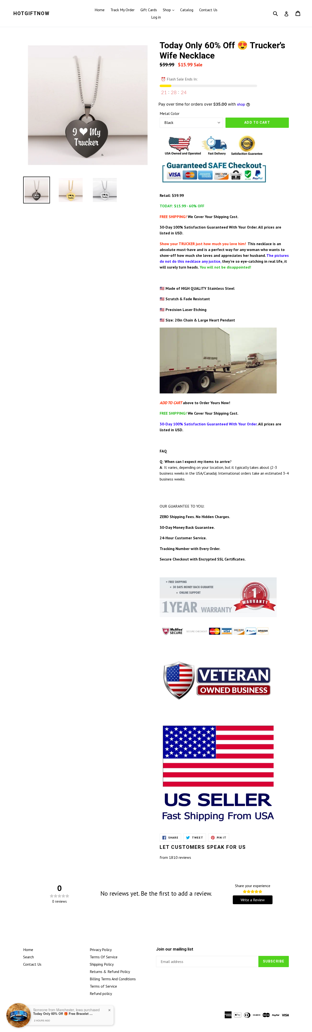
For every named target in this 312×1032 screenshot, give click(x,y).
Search (28, 956)
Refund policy (101, 993)
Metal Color (169, 113)
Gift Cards (148, 9)
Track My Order (122, 9)
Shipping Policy (102, 964)
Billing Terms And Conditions (113, 978)
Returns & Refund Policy (110, 971)
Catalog (186, 9)
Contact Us (208, 9)
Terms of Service (103, 986)
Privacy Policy (101, 949)
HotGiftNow (31, 13)
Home (100, 9)
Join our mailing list (174, 949)
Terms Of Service (103, 956)
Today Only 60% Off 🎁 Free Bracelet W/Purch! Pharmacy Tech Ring (63, 1013)
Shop (167, 9)
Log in (156, 17)
